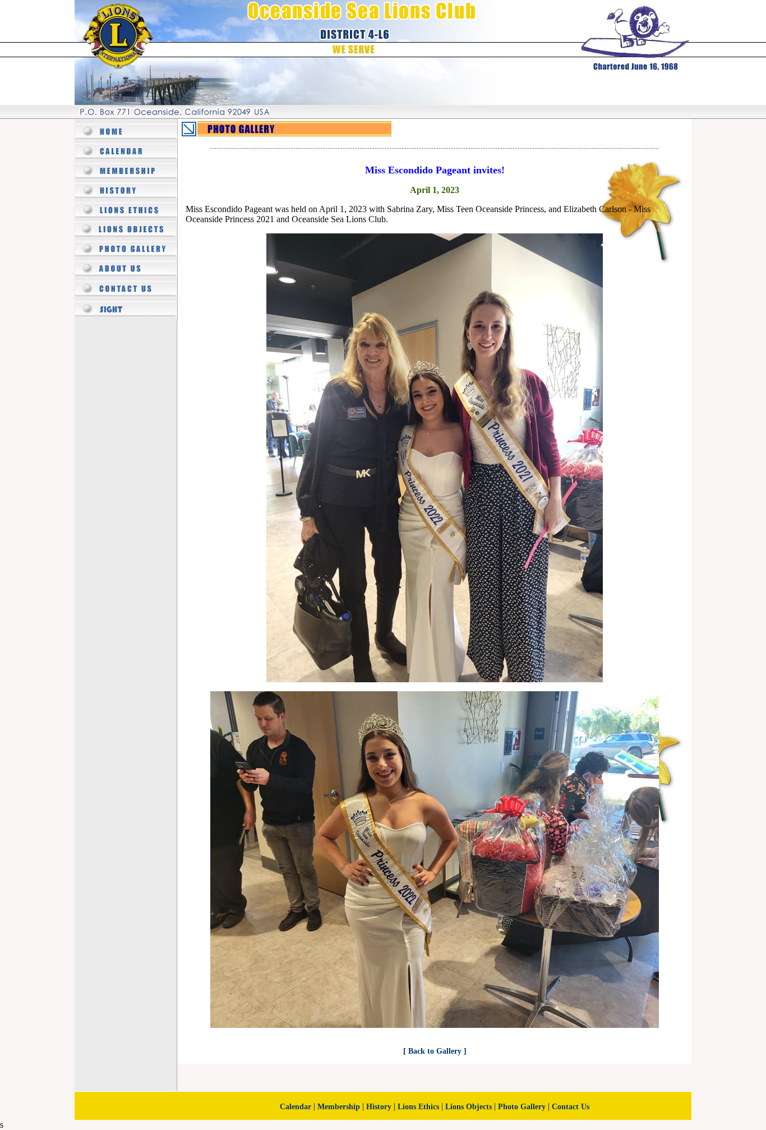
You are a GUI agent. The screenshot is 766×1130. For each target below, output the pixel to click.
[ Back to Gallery (433, 1051)
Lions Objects (468, 1107)
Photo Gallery (522, 1107)
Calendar (295, 1107)
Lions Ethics (418, 1107)
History (378, 1107)
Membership (338, 1107)
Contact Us (570, 1107)
